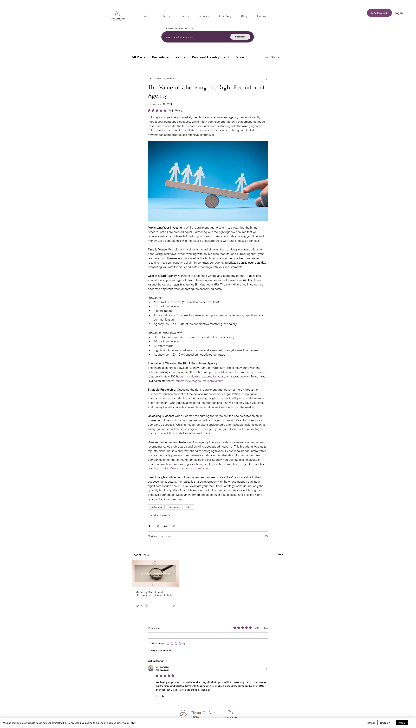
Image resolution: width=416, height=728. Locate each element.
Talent (189, 506)
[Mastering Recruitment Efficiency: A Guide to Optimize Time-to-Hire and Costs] (155, 573)
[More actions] (266, 78)
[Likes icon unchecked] (158, 696)
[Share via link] (173, 526)
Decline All (385, 722)
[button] (206, 16)
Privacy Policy (128, 722)
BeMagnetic (156, 506)
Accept (401, 722)
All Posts (138, 57)
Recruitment (174, 506)
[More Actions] (266, 668)
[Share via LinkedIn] (165, 526)
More (239, 57)
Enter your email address (179, 28)
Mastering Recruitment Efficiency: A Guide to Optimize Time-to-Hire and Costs (155, 594)
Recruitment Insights (168, 57)
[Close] (412, 722)
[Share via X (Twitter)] (157, 526)
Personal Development (210, 57)
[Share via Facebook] (149, 526)
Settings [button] (371, 722)
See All (280, 554)
